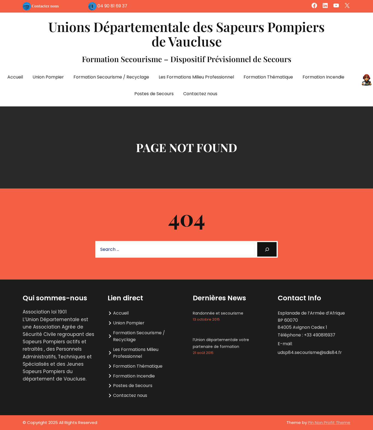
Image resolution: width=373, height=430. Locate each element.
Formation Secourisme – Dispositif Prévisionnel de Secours (186, 59)
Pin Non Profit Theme (329, 422)
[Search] (267, 249)
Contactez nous (45, 5)
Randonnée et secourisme (218, 313)
